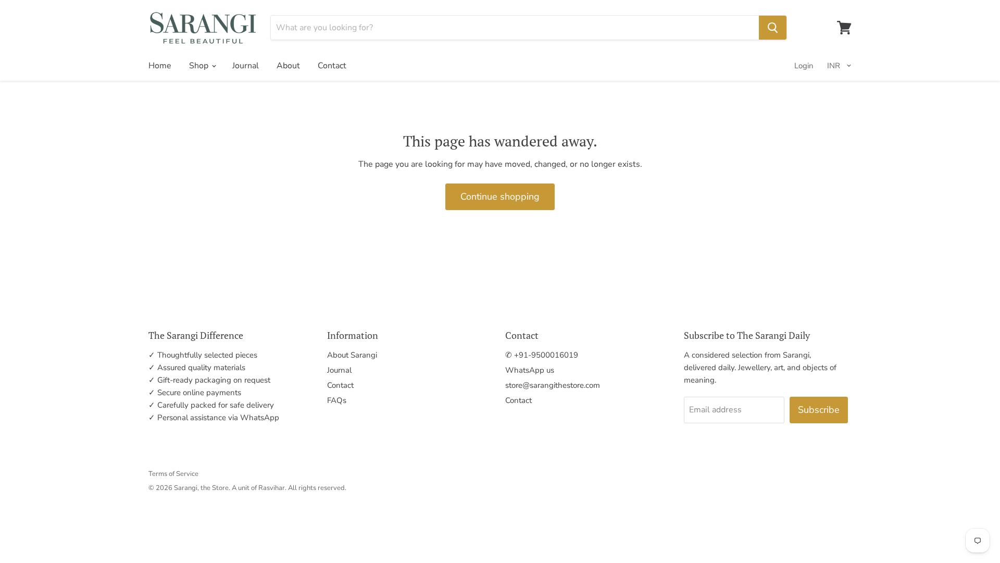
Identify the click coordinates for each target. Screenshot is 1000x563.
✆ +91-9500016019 (541, 355)
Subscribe (819, 409)
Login (804, 65)
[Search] (772, 28)
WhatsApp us (529, 370)
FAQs (336, 400)
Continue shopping (500, 196)
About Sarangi (352, 355)
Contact (332, 65)
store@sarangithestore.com (552, 385)
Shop (199, 65)
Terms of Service (173, 474)
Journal (245, 65)
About (288, 65)
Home (159, 65)
